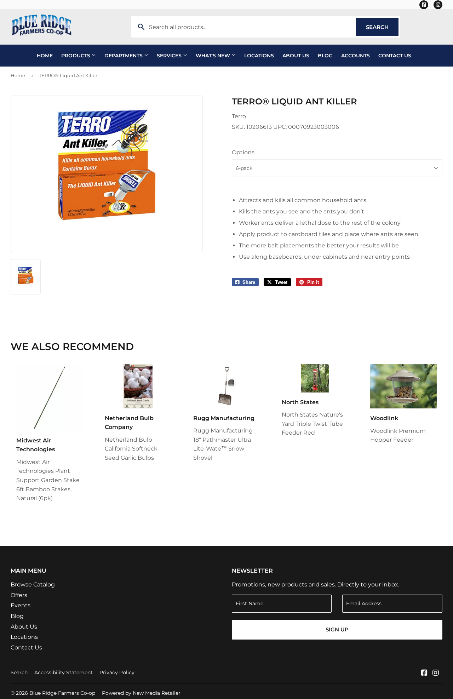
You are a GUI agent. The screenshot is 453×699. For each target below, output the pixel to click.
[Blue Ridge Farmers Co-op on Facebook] (424, 673)
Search (382, 27)
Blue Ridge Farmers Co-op (62, 693)
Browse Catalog (33, 584)
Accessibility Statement (63, 672)
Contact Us (394, 55)
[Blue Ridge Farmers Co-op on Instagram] (435, 673)
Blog (325, 55)
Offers (19, 595)
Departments (124, 55)
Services (170, 55)
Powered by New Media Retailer (141, 693)
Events (20, 605)
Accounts (355, 55)
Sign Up (337, 629)
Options (243, 152)
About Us (295, 55)
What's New (213, 55)
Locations (259, 55)
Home (45, 55)
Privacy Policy (116, 672)
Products (76, 55)
